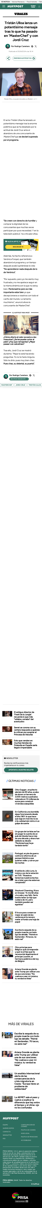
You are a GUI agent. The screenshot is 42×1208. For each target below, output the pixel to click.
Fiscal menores (32, 2)
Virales (21, 14)
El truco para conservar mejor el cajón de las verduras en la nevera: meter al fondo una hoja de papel (27, 917)
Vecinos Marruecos (18, 2)
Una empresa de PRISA (21, 1195)
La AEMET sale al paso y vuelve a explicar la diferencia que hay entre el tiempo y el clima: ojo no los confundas (27, 1102)
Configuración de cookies (28, 1125)
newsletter (7, 1135)
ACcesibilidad (26, 1140)
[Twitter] (35, 46)
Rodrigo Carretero (22, 46)
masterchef (6, 385)
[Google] (32, 46)
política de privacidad (29, 1137)
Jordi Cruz (20, 385)
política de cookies (28, 1130)
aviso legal (25, 1133)
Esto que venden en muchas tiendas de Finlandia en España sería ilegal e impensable (25, 744)
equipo (5, 1125)
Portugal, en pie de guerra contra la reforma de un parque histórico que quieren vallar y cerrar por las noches (27, 858)
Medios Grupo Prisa (21, 1201)
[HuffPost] (11, 1118)
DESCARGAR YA (18, 247)
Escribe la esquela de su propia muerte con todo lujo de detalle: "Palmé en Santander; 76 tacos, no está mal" (26, 934)
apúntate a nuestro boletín (21, 770)
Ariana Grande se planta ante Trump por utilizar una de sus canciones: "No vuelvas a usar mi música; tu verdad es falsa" (27, 974)
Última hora (33, 6)
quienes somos (8, 1128)
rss (4, 1138)
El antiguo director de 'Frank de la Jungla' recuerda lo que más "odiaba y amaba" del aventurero (24, 717)
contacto (6, 1132)
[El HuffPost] (15, 6)
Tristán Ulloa (35, 385)
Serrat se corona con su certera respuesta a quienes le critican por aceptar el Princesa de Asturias (27, 731)
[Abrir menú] (3, 6)
